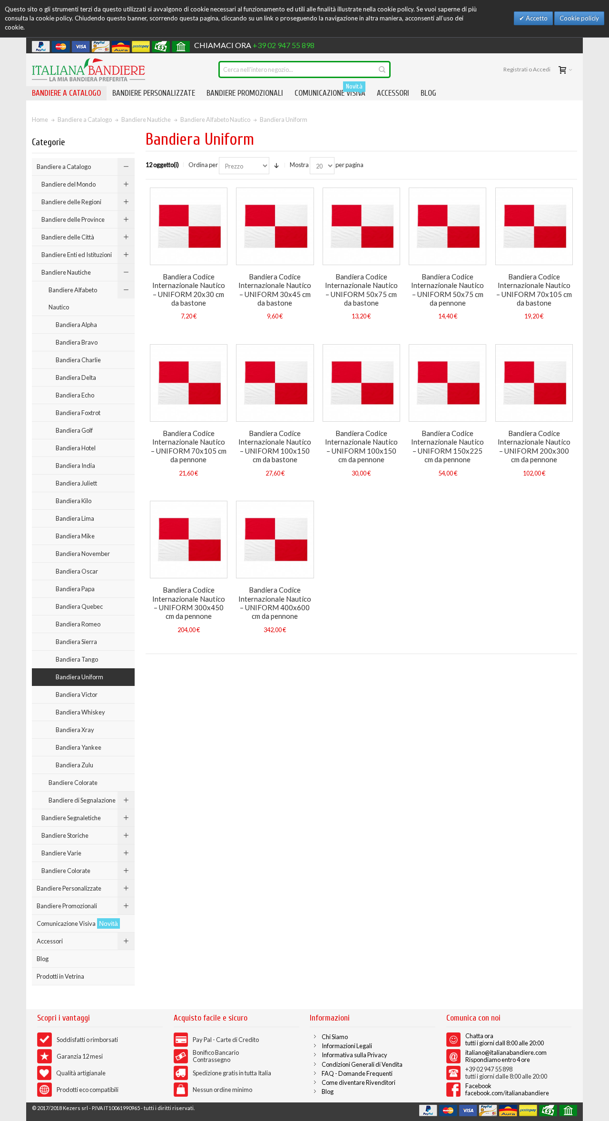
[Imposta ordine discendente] (276, 166)
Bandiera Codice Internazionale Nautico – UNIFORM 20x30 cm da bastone (188, 289)
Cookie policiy (579, 18)
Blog (328, 1091)
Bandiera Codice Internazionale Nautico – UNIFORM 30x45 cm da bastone (274, 289)
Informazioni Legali (347, 1046)
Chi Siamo (335, 1037)
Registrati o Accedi (526, 69)
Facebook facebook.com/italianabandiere (507, 1089)
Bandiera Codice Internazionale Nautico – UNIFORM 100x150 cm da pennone (361, 446)
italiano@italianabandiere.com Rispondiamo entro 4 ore (506, 1056)
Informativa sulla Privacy (354, 1055)
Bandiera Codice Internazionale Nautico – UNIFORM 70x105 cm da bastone (534, 289)
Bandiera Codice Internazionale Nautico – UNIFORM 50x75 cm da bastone (361, 289)
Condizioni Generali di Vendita (362, 1064)
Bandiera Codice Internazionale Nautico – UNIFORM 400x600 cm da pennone (274, 602)
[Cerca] (382, 69)
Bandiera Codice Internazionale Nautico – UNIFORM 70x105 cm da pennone (188, 446)
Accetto (536, 18)
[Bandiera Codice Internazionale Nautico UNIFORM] (188, 226)
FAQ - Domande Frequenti (357, 1073)
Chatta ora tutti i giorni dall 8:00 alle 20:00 (504, 1039)
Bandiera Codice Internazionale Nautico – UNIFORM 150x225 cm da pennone (447, 446)
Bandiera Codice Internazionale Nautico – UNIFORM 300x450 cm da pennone (188, 602)
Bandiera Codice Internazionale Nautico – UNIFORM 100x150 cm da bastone (274, 446)
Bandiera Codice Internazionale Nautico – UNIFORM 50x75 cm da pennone (447, 289)
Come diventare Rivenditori (358, 1082)
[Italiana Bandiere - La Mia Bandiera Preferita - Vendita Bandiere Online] (88, 69)
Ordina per (203, 165)
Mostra (299, 165)
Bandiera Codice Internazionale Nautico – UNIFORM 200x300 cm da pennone (534, 446)
